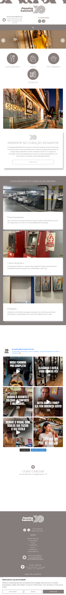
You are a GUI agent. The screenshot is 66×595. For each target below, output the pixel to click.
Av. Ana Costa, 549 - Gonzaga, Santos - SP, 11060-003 (35, 567)
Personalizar (13, 591)
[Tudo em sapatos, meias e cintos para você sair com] (48, 371)
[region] (33, 586)
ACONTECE (33, 545)
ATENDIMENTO (33, 551)
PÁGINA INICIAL (33, 538)
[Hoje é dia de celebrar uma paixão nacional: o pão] (48, 432)
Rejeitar (33, 591)
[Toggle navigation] (33, 27)
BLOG (33, 547)
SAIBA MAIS (33, 162)
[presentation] (3, 40)
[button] (31, 46)
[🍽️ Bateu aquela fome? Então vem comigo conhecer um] (48, 402)
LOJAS (33, 543)
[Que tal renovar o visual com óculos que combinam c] (18, 432)
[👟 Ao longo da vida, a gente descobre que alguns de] (18, 402)
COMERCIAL (33, 549)
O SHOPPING (33, 541)
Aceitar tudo (53, 591)
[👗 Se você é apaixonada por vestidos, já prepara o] (18, 371)
